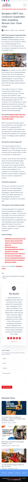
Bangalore (22, 30)
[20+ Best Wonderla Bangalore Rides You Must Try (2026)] (14, 456)
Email (4, 363)
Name (4, 358)
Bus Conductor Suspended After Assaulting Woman (13, 277)
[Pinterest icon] (20, 338)
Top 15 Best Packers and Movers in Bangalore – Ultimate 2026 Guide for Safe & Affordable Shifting (13, 418)
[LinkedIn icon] (11, 338)
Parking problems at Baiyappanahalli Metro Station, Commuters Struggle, (14, 249)
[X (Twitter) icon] (17, 338)
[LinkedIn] (8, 0)
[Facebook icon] (8, 338)
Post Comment (7, 387)
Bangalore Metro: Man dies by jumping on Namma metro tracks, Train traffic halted (13, 117)
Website (5, 368)
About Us (4, 473)
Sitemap (24, 473)
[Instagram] (6, 0)
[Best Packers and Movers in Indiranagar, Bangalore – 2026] (14, 433)
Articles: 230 (14, 341)
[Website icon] (14, 338)
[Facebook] (2, 0)
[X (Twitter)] (4, 0)
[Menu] (24, 5)
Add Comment (7, 373)
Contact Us (17, 473)
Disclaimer (10, 473)
